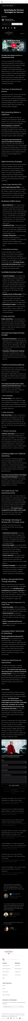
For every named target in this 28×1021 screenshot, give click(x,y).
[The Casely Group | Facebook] (5, 28)
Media (4, 985)
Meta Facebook (18, 968)
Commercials (5, 991)
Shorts (4, 988)
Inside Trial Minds (6, 994)
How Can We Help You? (6, 774)
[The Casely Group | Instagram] (8, 28)
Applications (5, 974)
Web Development (6, 968)
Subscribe (21, 1006)
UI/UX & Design (6, 971)
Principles (4, 1018)
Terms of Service (12, 1016)
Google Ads (17, 965)
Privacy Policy (16, 791)
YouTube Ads (18, 974)
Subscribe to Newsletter (17, 24)
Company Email (4, 764)
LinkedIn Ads (17, 971)
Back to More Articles (8, 5)
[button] (26, 2)
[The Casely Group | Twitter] (11, 28)
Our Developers (6, 965)
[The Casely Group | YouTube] (14, 28)
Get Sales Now (14, 785)
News (4, 978)
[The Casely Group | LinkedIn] (2, 28)
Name (2, 760)
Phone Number (4, 769)
